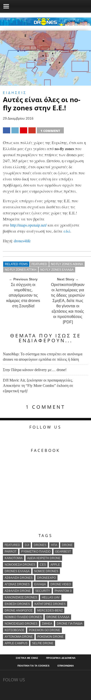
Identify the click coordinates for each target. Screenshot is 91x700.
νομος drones (46, 571)
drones (40, 545)
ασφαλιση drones (19, 577)
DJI (27, 545)
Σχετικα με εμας (27, 658)
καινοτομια (14, 558)
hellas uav (51, 597)
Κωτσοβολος (14, 630)
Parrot (11, 551)
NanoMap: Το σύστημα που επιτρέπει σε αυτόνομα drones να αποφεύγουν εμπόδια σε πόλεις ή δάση (42, 356)
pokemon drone (50, 636)
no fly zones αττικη (20, 269)
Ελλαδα (40, 584)
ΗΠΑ (54, 545)
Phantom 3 (63, 591)
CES (43, 564)
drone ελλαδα (57, 617)
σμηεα (47, 623)
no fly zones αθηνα (67, 264)
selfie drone (42, 643)
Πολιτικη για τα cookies (33, 666)
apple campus (16, 643)
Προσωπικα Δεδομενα (60, 658)
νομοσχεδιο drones (21, 623)
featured (39, 264)
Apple (55, 564)
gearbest (63, 551)
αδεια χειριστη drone (43, 558)
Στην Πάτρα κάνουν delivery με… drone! (34, 370)
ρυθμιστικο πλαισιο (35, 551)
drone (67, 545)
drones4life (22, 240)
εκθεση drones (17, 604)
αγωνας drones (17, 584)
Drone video (60, 584)
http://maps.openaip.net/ (28, 225)
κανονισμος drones (21, 597)
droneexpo (46, 577)
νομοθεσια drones (20, 564)
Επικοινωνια (66, 666)
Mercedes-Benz (50, 610)
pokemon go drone (44, 630)
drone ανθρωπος (19, 610)
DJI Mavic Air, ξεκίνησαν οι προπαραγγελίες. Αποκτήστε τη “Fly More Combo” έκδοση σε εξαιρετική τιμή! (38, 385)
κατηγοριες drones (50, 604)
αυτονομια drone (19, 636)
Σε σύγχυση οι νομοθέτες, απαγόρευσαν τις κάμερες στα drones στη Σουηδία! (23, 295)
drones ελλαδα (17, 571)
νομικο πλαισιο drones (23, 617)
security (42, 591)
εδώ (67, 231)
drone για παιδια (70, 623)
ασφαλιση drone (18, 591)
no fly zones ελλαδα (57, 269)
